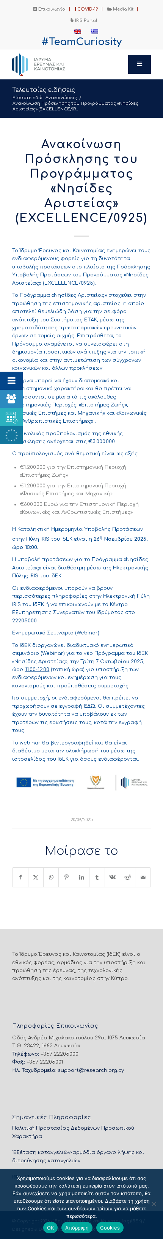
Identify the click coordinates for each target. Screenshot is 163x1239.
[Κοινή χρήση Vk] (112, 877)
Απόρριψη (77, 1228)
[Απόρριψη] (153, 1204)
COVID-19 (87, 9)
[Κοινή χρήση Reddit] (127, 877)
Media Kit (122, 9)
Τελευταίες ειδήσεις (43, 90)
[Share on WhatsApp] (51, 877)
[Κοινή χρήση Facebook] (20, 877)
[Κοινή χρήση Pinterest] (66, 877)
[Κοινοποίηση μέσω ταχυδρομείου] (142, 877)
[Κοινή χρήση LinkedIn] (81, 877)
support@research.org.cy (91, 1070)
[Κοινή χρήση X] (35, 877)
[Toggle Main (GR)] (139, 64)
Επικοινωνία (51, 9)
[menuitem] (50, 9)
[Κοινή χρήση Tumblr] (96, 877)
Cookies (110, 1228)
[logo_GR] (67, 64)
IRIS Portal (85, 20)
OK (50, 1228)
